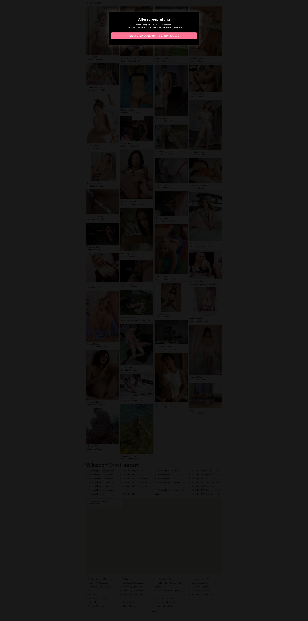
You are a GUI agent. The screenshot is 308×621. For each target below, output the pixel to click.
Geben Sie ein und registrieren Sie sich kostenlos (154, 36)
